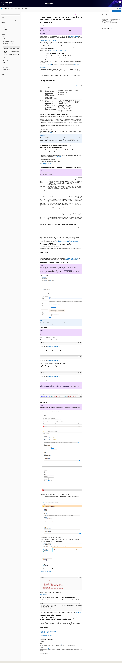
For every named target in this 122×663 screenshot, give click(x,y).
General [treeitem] (3, 17)
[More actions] (81, 14)
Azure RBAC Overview (45, 630)
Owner (77, 259)
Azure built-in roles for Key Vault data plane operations (111, 19)
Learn (41, 14)
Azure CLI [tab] (41, 337)
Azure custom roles (43, 594)
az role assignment (64, 339)
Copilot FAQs (77, 612)
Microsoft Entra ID (49, 64)
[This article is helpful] (110, 28)
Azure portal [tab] (54, 337)
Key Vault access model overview (107, 15)
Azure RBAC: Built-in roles (50, 132)
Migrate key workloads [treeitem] (6, 69)
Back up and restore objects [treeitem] (7, 65)
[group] (61, 358)
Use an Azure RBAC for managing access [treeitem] (10, 46)
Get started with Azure (116, 10)
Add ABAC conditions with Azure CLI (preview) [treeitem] (11, 54)
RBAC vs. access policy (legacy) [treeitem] (8, 43)
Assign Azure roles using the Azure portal (48, 631)
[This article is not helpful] (111, 28)
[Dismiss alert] (120, 2)
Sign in (120, 8)
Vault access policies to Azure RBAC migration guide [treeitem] (11, 49)
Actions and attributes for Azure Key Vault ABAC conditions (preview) (66, 241)
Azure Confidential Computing (58, 209)
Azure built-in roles (66, 221)
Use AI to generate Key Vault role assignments (109, 22)
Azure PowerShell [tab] (47, 337)
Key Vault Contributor (68, 270)
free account (66, 254)
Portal (110, 10)
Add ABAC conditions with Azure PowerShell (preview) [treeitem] (11, 57)
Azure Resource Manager (73, 36)
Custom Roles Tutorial (45, 632)
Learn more (104, 25)
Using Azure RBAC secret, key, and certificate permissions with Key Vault (109, 21)
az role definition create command (46, 571)
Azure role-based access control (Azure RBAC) (57, 50)
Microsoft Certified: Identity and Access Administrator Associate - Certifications (53, 648)
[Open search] (117, 8)
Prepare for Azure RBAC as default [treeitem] (8, 41)
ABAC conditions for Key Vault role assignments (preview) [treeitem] (11, 52)
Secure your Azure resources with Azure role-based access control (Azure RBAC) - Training (54, 644)
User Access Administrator (69, 259)
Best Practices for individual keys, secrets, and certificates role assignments (109, 17)
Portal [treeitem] (4, 27)
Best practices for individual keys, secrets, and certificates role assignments (54, 386)
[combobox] (10, 15)
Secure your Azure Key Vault (46, 163)
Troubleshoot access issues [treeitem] (7, 60)
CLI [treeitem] (3, 24)
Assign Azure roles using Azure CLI (53, 346)
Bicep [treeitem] (3, 31)
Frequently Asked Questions (106, 23)
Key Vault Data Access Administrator (71, 258)
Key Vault (47, 14)
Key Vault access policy (63, 66)
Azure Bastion (58, 156)
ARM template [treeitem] (5, 29)
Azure (44, 14)
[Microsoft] (1, 8)
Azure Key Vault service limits (46, 164)
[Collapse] (20, 13)
